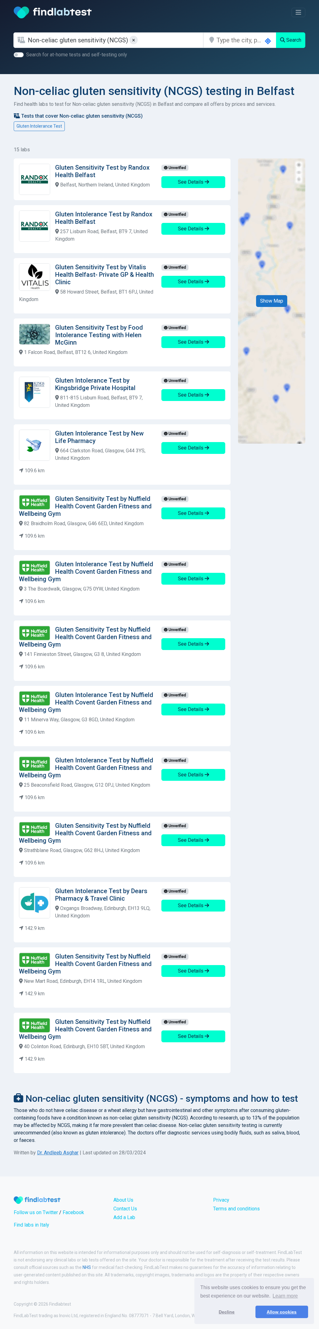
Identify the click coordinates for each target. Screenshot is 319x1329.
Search (293, 40)
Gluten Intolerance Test (39, 126)
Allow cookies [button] (282, 1311)
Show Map (271, 301)
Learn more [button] (285, 1295)
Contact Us (125, 1209)
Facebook (73, 1212)
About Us (123, 1200)
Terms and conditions (236, 1209)
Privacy (221, 1200)
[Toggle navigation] (298, 12)
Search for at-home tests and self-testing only (76, 55)
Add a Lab (124, 1217)
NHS (87, 1267)
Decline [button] (227, 1311)
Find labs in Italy (31, 1225)
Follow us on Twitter (36, 1212)
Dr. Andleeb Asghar (58, 1153)
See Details (191, 182)
